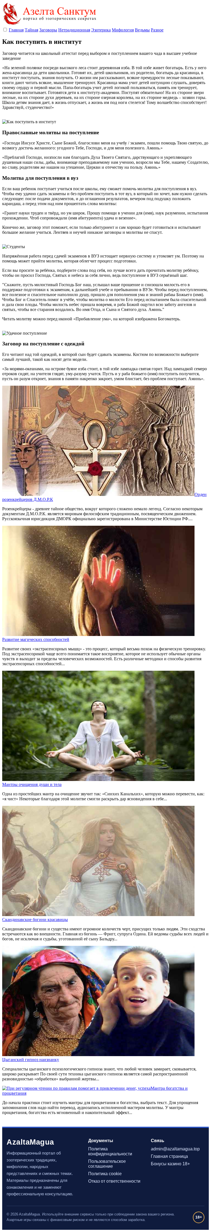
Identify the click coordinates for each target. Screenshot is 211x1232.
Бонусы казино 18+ (170, 1163)
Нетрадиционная (74, 30)
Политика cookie (105, 1173)
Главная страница (169, 1156)
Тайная (31, 30)
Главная (16, 30)
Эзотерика (101, 30)
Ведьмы (142, 30)
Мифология (123, 30)
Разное (157, 30)
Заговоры (48, 30)
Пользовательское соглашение (107, 1164)
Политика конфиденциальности (110, 1151)
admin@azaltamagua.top (175, 1149)
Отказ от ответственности (114, 1181)
